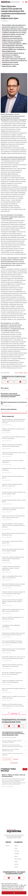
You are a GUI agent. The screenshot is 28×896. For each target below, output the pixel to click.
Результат (15, 759)
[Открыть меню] (26, 2)
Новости (25, 372)
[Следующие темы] (26, 769)
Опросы (16, 866)
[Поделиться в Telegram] (8, 381)
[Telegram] (8, 726)
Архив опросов (14, 762)
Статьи (16, 372)
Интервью (21, 372)
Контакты (8, 845)
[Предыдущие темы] (24, 769)
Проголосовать (7, 759)
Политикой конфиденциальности (12, 889)
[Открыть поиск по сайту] (23, 2)
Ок (14, 893)
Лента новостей (8, 416)
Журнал (16, 861)
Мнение (16, 856)
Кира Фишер (6, 372)
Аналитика (16, 851)
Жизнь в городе (17, 858)
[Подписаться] (20, 381)
